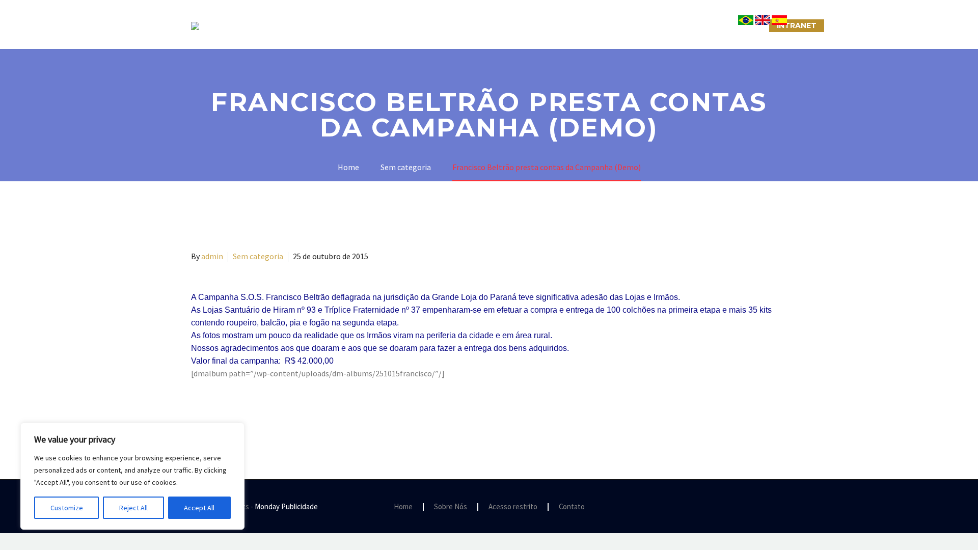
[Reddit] (271, 414)
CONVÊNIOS (735, 25)
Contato (572, 507)
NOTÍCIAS (549, 25)
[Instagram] (771, 507)
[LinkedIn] (257, 414)
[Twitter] (212, 414)
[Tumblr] (242, 414)
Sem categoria (258, 256)
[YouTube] (784, 507)
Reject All (133, 507)
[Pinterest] (227, 414)
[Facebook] (198, 414)
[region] (132, 476)
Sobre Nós (334, 25)
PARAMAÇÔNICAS (476, 25)
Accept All (199, 507)
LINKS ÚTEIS (669, 25)
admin (212, 256)
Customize (66, 507)
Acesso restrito (512, 507)
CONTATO (607, 25)
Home (403, 507)
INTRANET (797, 25)
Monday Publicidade (286, 506)
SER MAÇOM (400, 25)
